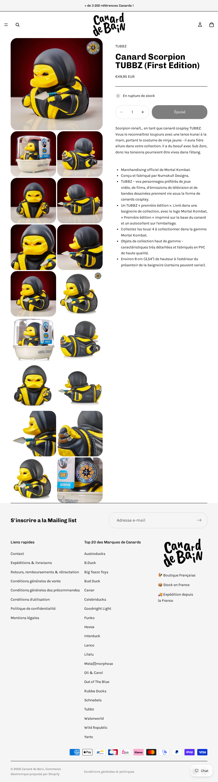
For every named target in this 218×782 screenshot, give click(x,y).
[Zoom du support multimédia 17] (80, 480)
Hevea (89, 627)
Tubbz (89, 709)
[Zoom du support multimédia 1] (57, 84)
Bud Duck (92, 581)
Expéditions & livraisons (31, 562)
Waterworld (94, 718)
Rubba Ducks (95, 691)
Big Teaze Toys (96, 572)
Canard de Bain (33, 769)
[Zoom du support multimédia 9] (80, 294)
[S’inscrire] (199, 520)
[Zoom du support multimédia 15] (80, 433)
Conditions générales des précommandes (45, 590)
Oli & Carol (93, 672)
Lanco (89, 645)
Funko (89, 618)
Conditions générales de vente (36, 581)
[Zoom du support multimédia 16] (33, 480)
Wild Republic (95, 727)
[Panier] (211, 25)
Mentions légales (25, 618)
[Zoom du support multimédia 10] (33, 340)
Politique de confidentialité (33, 608)
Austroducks (94, 553)
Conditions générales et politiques (109, 771)
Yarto (88, 737)
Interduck (92, 636)
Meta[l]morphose (98, 663)
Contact (17, 553)
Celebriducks (95, 599)
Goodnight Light (97, 608)
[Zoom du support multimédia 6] (33, 247)
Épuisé (179, 112)
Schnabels (93, 700)
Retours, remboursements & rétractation (45, 572)
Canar (89, 590)
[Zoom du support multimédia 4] (33, 200)
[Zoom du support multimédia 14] (33, 433)
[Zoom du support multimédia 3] (80, 154)
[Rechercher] (17, 25)
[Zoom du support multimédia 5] (80, 200)
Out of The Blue (96, 681)
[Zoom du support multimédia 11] (80, 340)
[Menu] (6, 25)
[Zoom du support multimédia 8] (33, 294)
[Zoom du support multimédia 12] (33, 387)
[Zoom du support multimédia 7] (80, 247)
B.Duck (90, 562)
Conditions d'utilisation (30, 599)
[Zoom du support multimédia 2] (33, 154)
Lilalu (89, 654)
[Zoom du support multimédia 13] (80, 387)
